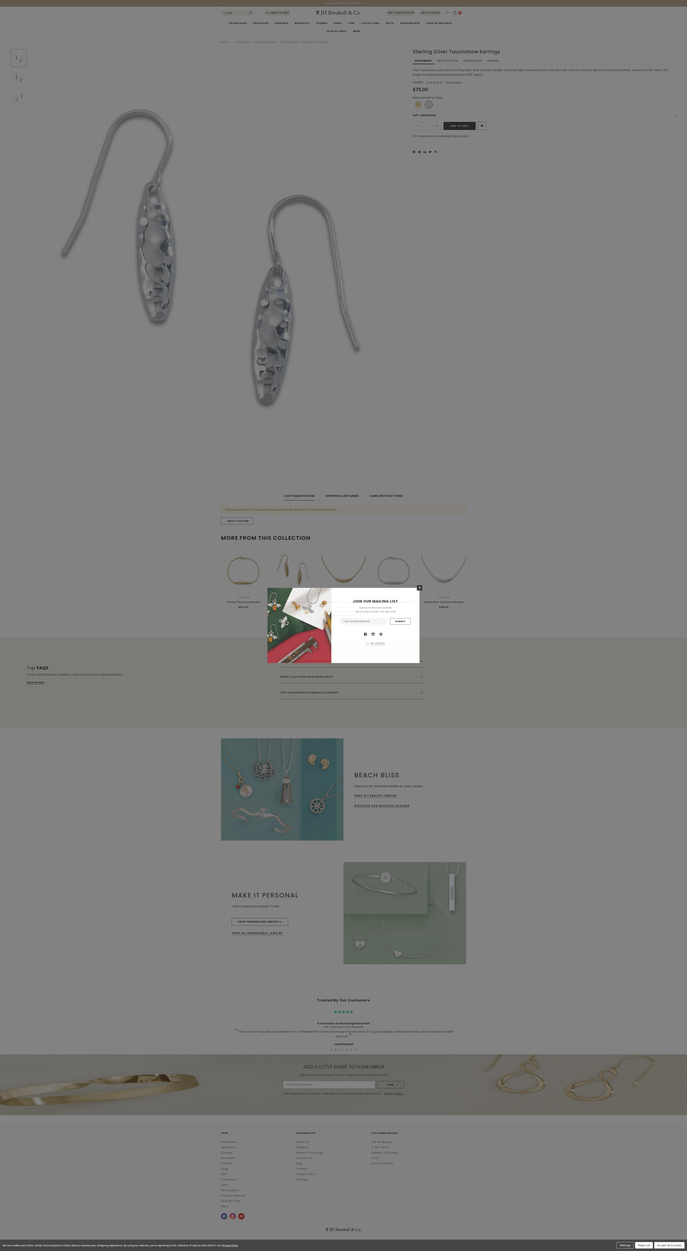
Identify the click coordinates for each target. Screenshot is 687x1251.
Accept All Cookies (669, 1245)
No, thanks (377, 643)
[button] (419, 588)
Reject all (644, 1245)
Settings (625, 1245)
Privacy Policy (230, 1245)
